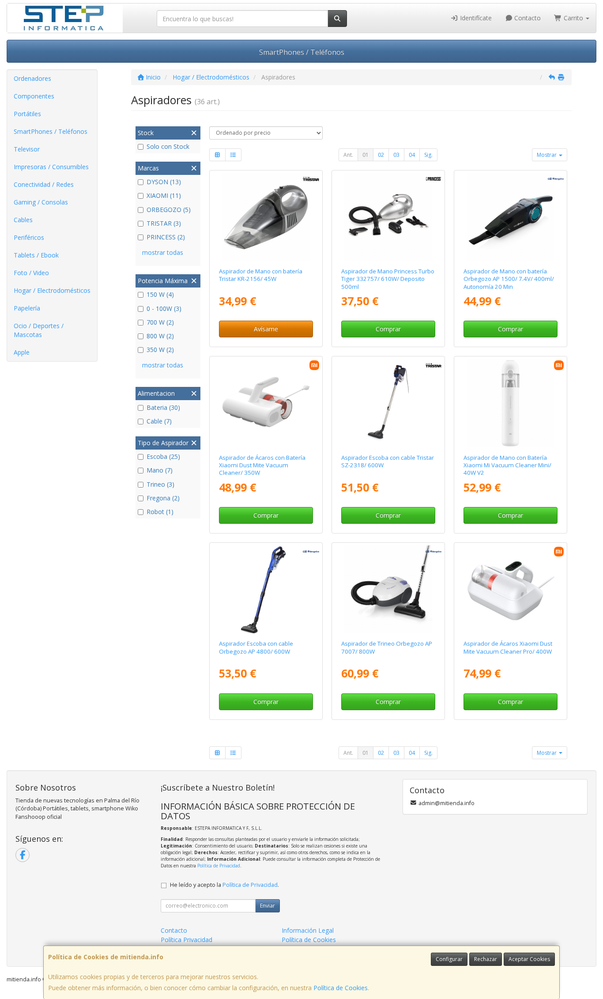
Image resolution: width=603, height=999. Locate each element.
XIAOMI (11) (164, 195)
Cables (23, 220)
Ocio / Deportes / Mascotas (39, 330)
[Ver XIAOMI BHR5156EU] (510, 403)
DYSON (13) (164, 182)
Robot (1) (160, 511)
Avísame (266, 329)
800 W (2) (160, 336)
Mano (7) (160, 470)
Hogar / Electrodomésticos (52, 290)
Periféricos (29, 237)
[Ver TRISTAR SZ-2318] (388, 403)
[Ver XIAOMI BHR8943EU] (510, 589)
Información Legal (308, 930)
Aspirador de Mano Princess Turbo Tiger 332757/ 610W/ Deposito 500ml (387, 279)
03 (396, 155)
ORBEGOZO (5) (169, 209)
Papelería (27, 308)
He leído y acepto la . (224, 885)
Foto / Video (31, 273)
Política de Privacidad (218, 866)
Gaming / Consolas (41, 202)
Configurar (449, 959)
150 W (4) (160, 294)
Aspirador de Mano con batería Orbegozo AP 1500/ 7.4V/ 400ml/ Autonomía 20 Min (509, 279)
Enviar (267, 905)
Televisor (27, 149)
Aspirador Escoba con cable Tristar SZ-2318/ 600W (387, 461)
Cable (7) (159, 421)
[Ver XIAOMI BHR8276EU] (265, 403)
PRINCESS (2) (166, 237)
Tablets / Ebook (36, 255)
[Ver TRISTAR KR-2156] (265, 217)
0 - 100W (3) (164, 308)
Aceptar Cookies (529, 959)
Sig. (428, 155)
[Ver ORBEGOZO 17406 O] (388, 589)
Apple (22, 352)
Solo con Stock (168, 146)
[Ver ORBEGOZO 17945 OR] (265, 589)
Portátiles (27, 114)
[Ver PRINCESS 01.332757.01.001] (388, 217)
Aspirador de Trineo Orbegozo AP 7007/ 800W (386, 647)
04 (412, 155)
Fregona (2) (163, 498)
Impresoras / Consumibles (51, 167)
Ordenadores (32, 78)
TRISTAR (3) (164, 223)
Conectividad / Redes (44, 184)
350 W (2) (160, 349)
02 (381, 155)
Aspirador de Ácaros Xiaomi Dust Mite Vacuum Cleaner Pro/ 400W (508, 647)
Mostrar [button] (547, 155)
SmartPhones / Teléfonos (301, 52)
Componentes (34, 96)
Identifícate (475, 18)
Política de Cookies (340, 988)
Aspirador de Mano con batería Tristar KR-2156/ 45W (260, 275)
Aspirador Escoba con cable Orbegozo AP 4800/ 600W (256, 647)
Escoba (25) (163, 456)
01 (365, 155)
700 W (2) (160, 322)
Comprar (388, 329)
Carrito (573, 18)
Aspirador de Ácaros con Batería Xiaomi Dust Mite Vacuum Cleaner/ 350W (262, 465)
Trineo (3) (160, 484)
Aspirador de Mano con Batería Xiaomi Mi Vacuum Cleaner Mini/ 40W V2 (507, 465)
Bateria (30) (163, 407)
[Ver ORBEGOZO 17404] (510, 217)
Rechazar (485, 959)
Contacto (527, 18)
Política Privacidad (186, 939)
